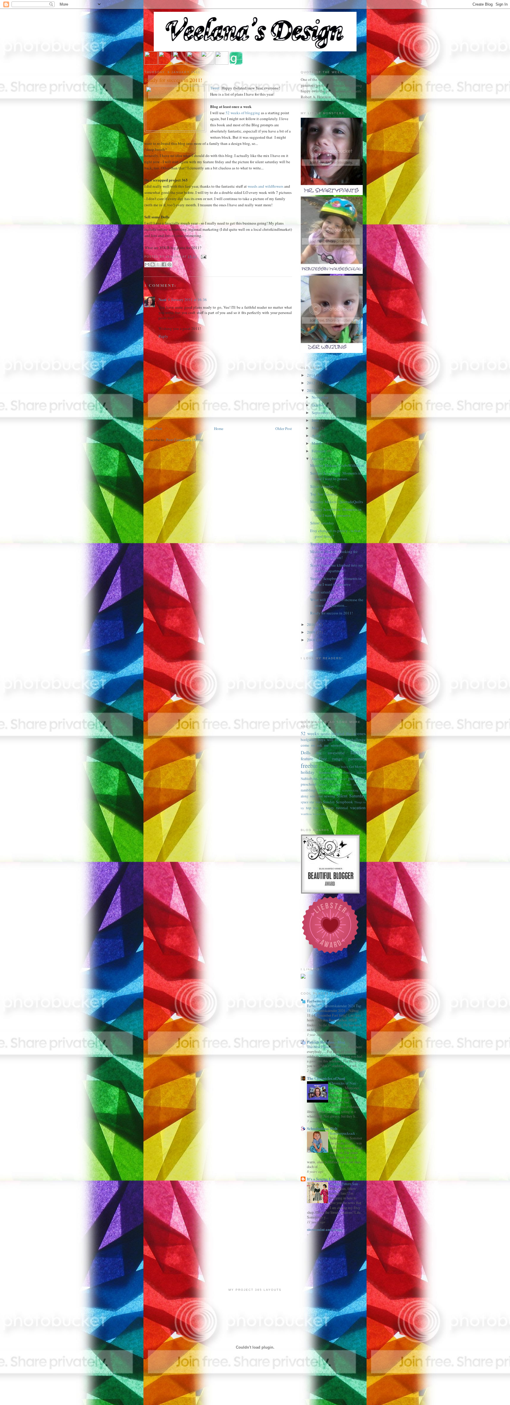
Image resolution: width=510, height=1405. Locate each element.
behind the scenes (348, 733)
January (318, 458)
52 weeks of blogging (242, 112)
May (316, 428)
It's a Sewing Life (321, 1179)
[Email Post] (202, 256)
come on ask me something (324, 745)
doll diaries (357, 745)
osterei (343, 779)
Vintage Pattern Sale (344, 1183)
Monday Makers (354, 773)
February (319, 451)
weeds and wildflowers (265, 186)
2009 (311, 632)
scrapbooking (350, 790)
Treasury (327, 807)
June (316, 420)
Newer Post (153, 428)
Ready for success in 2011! (173, 80)
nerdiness (328, 778)
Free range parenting (342, 758)
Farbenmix (316, 1001)
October (318, 405)
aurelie (325, 734)
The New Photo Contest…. (326, 1046)
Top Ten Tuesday (323, 494)
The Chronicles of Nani (326, 1078)
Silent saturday (322, 486)
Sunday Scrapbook (338, 801)
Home (218, 428)
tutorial (342, 807)
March (317, 443)
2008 (311, 639)
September (320, 412)
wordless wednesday (313, 814)
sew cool (316, 796)
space (304, 802)
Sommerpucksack (343, 1133)
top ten (312, 807)
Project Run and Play (351, 784)
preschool (308, 784)
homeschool (329, 772)
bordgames (308, 739)
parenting (357, 778)
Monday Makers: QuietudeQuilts (336, 501)
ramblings (309, 790)
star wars (315, 802)
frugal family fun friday (333, 767)
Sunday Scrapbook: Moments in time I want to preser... (336, 476)
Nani (162, 299)
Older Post (283, 428)
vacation (358, 807)
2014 (311, 375)
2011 (311, 390)
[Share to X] (158, 264)
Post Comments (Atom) (184, 439)
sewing (329, 796)
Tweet (215, 88)
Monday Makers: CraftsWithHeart (337, 465)
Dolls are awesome (323, 752)
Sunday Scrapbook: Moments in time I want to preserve (336, 512)
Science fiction (329, 790)
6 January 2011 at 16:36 (187, 299)
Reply (163, 336)
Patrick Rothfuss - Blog (326, 1042)
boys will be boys (333, 739)
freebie (309, 765)
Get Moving (357, 766)
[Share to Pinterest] (169, 264)
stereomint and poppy (325, 1229)
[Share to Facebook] (164, 264)
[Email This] (147, 264)
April (316, 435)
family (358, 752)
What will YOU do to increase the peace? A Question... (336, 602)
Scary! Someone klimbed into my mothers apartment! (336, 568)
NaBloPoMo (309, 778)
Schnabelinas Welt (322, 1128)
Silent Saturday (351, 796)
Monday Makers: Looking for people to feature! (333, 554)
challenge (358, 739)
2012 (311, 382)
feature (307, 758)
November (320, 397)
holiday (308, 772)
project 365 (326, 784)
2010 (311, 624)
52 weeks (310, 733)
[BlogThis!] (153, 264)
